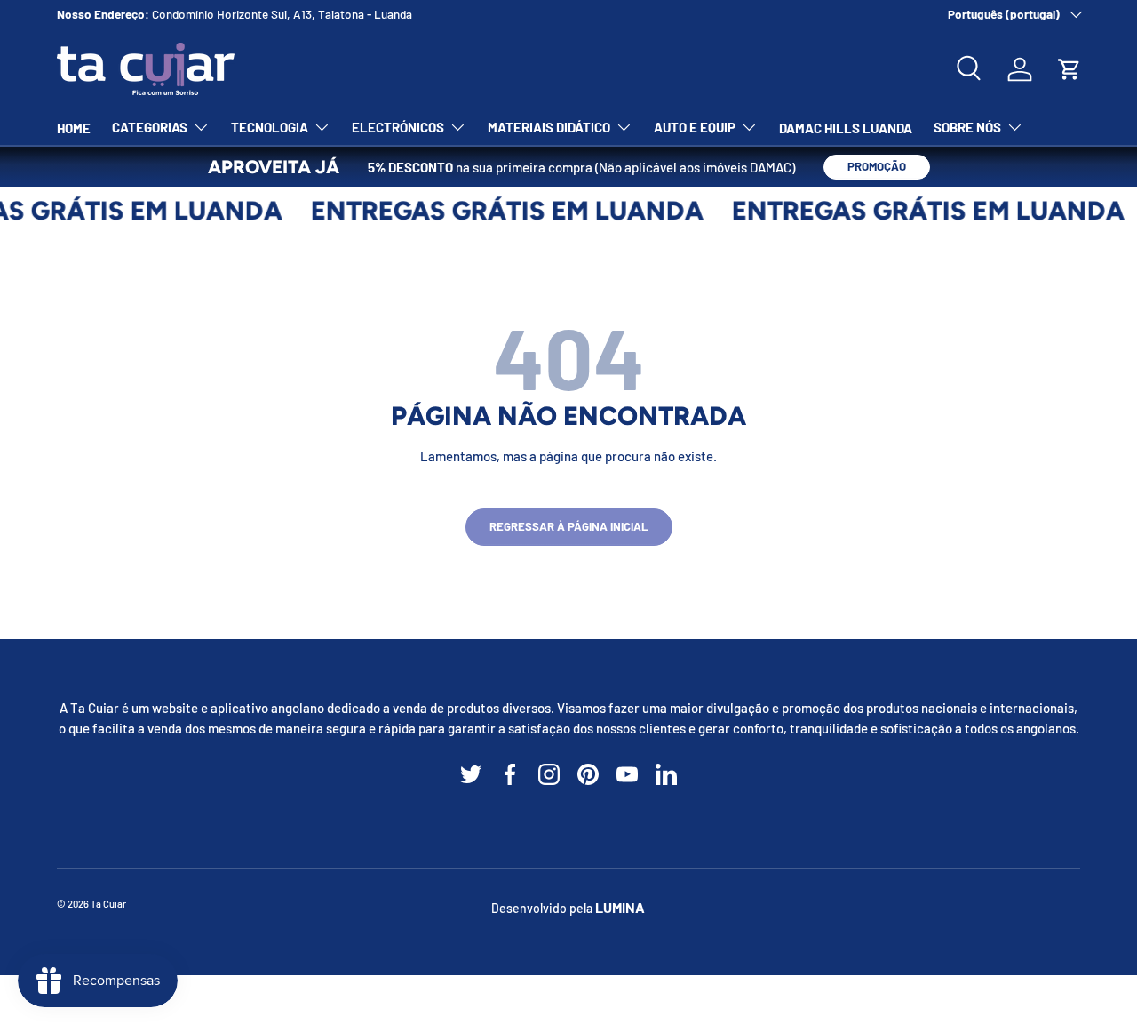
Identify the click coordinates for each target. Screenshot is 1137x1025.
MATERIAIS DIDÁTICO (549, 127)
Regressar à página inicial (568, 526)
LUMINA (620, 907)
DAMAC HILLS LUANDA (845, 128)
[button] (1069, 69)
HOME (74, 128)
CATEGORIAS (149, 127)
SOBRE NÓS (967, 127)
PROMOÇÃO (876, 166)
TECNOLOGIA (269, 127)
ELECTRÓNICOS (398, 127)
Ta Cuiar (108, 903)
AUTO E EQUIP (694, 127)
